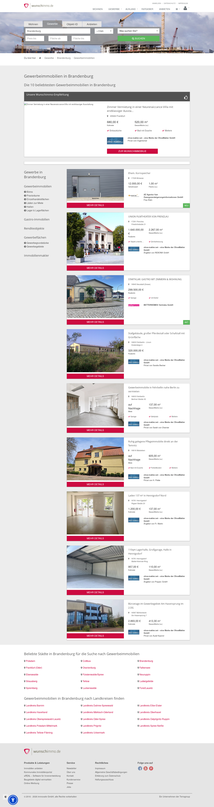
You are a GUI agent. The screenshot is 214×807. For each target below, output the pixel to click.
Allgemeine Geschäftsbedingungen (111, 772)
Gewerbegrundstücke (38, 242)
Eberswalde (32, 674)
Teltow (86, 681)
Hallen (30, 206)
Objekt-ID (72, 24)
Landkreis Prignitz (92, 725)
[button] (13, 800)
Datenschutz (170, 3)
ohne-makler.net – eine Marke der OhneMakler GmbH (151, 137)
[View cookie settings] (5, 797)
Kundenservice (73, 779)
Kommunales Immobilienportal (38, 772)
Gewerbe (114, 8)
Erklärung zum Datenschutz (108, 775)
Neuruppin (144, 674)
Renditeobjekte (34, 228)
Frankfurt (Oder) (34, 667)
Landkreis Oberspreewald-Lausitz (43, 719)
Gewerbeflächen (35, 237)
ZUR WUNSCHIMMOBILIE (132, 151)
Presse (70, 783)
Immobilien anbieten (33, 768)
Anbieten (164, 8)
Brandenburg (146, 661)
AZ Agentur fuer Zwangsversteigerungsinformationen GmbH (163, 196)
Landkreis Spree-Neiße (151, 725)
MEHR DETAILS (95, 205)
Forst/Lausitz (146, 688)
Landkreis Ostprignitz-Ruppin (154, 719)
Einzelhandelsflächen (38, 199)
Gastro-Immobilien (36, 219)
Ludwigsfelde (146, 681)
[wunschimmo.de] (40, 58)
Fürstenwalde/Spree (93, 674)
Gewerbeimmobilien (38, 186)
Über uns (71, 772)
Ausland (130, 8)
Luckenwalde (90, 688)
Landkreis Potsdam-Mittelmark (41, 725)
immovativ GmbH (46, 796)
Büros (30, 191)
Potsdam (30, 661)
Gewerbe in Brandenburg (35, 174)
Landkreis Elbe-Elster (150, 705)
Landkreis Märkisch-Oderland (98, 712)
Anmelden (156, 3)
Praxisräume (33, 195)
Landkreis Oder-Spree (94, 719)
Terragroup (185, 796)
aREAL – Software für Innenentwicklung (42, 775)
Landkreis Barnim (35, 705)
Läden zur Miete (35, 203)
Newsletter (71, 768)
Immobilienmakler (36, 255)
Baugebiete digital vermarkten (38, 779)
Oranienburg (89, 667)
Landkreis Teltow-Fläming (39, 732)
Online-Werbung (31, 783)
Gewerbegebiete (35, 246)
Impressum (183, 3)
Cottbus (87, 661)
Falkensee (144, 667)
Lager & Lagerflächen (38, 210)
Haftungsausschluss (104, 779)
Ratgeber (147, 8)
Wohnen (98, 8)
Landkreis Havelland (36, 712)
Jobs (69, 786)
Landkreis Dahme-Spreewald (98, 705)
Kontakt (70, 775)
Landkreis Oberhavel (150, 712)
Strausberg (31, 681)
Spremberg (31, 688)
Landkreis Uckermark (94, 732)
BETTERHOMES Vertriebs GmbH (158, 304)
